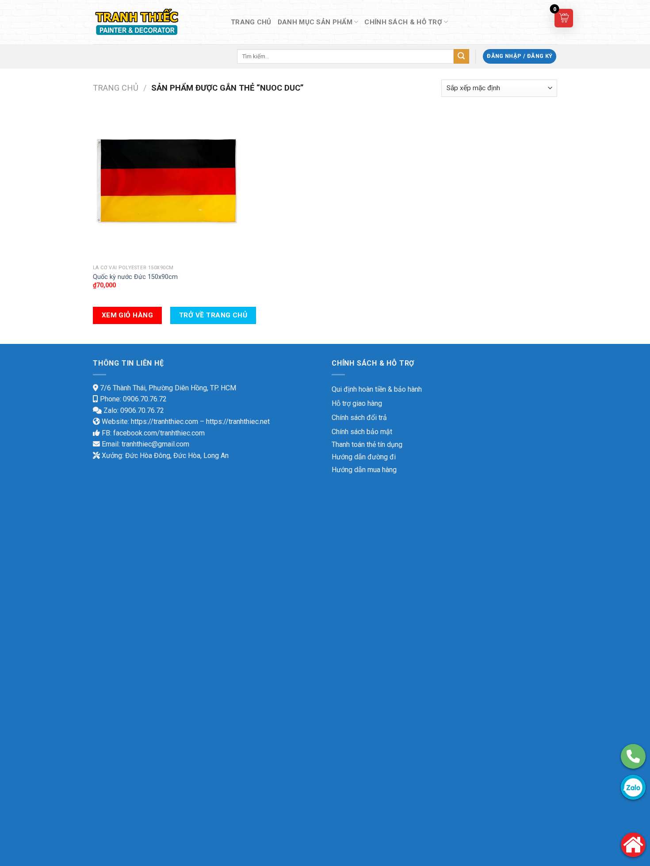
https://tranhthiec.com (164, 421)
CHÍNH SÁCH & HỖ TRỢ (403, 22)
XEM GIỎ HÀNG (127, 315)
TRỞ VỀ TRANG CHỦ (213, 315)
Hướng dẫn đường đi (364, 457)
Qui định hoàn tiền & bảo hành (377, 389)
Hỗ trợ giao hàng (357, 403)
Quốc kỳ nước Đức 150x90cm (135, 277)
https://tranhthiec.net (238, 421)
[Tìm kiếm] (461, 56)
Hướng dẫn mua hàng (364, 469)
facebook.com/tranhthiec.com (159, 433)
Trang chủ (115, 87)
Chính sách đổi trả (359, 417)
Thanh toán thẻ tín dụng (367, 444)
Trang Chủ (251, 22)
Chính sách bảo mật (362, 431)
